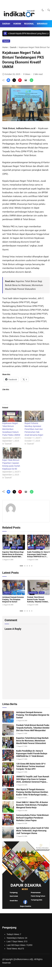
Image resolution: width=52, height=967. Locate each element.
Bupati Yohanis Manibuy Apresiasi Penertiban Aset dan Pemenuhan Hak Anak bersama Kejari (34, 429)
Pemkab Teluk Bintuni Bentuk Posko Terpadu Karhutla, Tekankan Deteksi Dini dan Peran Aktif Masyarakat (37, 601)
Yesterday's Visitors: (16, 938)
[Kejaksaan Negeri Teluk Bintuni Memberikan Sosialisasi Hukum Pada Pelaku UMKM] (12, 416)
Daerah (6, 23)
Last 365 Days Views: (16, 945)
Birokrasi (42, 23)
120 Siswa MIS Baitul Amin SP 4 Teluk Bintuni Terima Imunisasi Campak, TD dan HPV (30, 766)
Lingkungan (33, 592)
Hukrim (17, 23)
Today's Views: (13, 934)
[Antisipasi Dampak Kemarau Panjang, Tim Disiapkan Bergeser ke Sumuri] (13, 593)
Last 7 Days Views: (15, 941)
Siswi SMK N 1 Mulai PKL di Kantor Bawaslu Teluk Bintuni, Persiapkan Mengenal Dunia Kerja (32, 805)
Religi (13, 547)
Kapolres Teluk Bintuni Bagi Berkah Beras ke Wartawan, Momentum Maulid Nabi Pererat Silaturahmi (24, 285)
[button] (43, 10)
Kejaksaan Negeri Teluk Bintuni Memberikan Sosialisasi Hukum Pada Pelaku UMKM (11, 429)
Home (5, 47)
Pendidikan (40, 547)
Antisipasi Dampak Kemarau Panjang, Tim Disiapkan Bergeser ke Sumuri (13, 599)
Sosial (20, 547)
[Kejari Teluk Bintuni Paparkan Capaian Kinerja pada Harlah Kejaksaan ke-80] (12, 453)
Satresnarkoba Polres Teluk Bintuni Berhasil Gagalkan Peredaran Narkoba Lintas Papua (32, 818)
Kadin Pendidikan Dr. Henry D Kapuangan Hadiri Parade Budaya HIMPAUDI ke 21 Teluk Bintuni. (31, 753)
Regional (29, 23)
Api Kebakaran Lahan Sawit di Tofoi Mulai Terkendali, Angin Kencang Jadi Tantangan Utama (32, 830)
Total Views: (12, 948)
